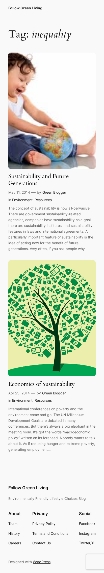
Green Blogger (54, 192)
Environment (22, 200)
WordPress (41, 562)
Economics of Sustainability (41, 384)
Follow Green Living (25, 8)
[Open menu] (93, 8)
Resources (43, 200)
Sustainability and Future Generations (38, 180)
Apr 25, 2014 (19, 393)
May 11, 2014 (19, 192)
